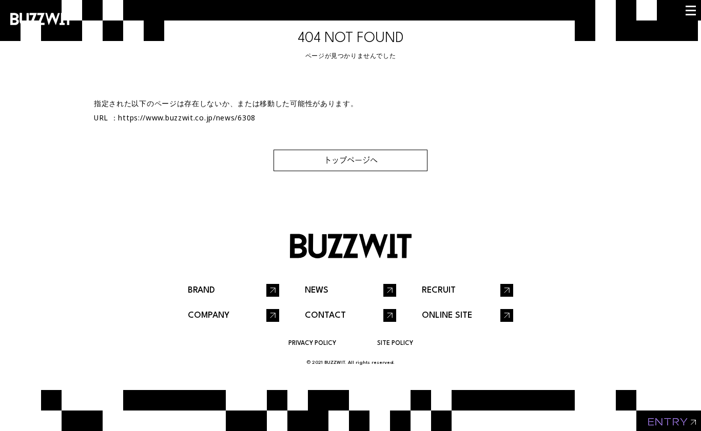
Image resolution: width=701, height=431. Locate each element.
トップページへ (351, 160)
